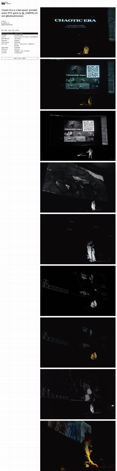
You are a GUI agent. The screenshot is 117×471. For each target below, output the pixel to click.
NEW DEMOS (4, 2)
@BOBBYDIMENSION (6, 24)
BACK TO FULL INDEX (20, 58)
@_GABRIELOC (5, 23)
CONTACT (8, 3)
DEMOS (3, 3)
